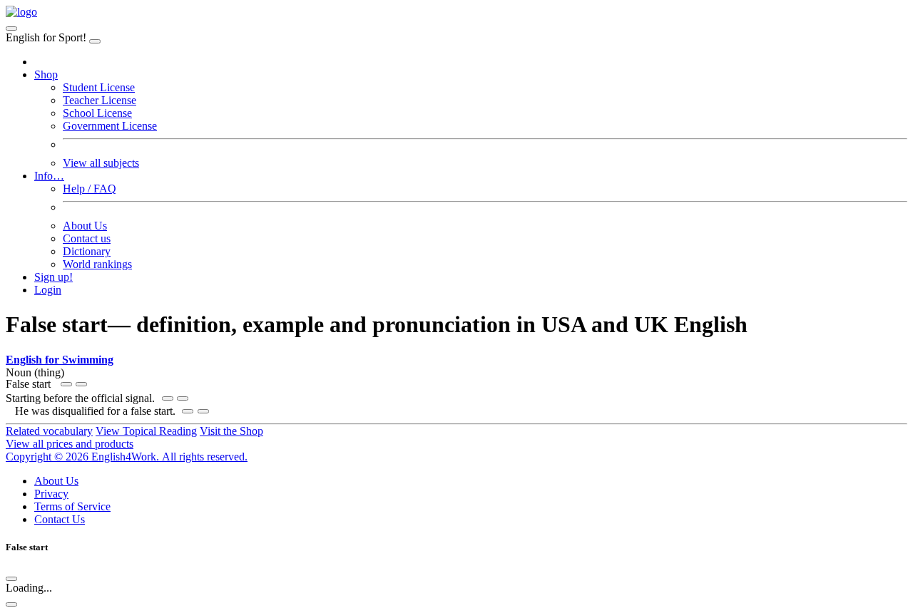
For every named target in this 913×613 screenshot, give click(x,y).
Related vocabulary (49, 431)
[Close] (95, 41)
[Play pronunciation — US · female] (167, 398)
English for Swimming (59, 360)
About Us (85, 226)
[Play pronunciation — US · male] (66, 384)
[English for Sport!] (21, 12)
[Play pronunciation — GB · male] (182, 398)
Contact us (87, 238)
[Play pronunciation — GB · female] (81, 384)
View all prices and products (69, 444)
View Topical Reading (146, 431)
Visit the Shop (231, 431)
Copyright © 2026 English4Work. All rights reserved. (127, 456)
